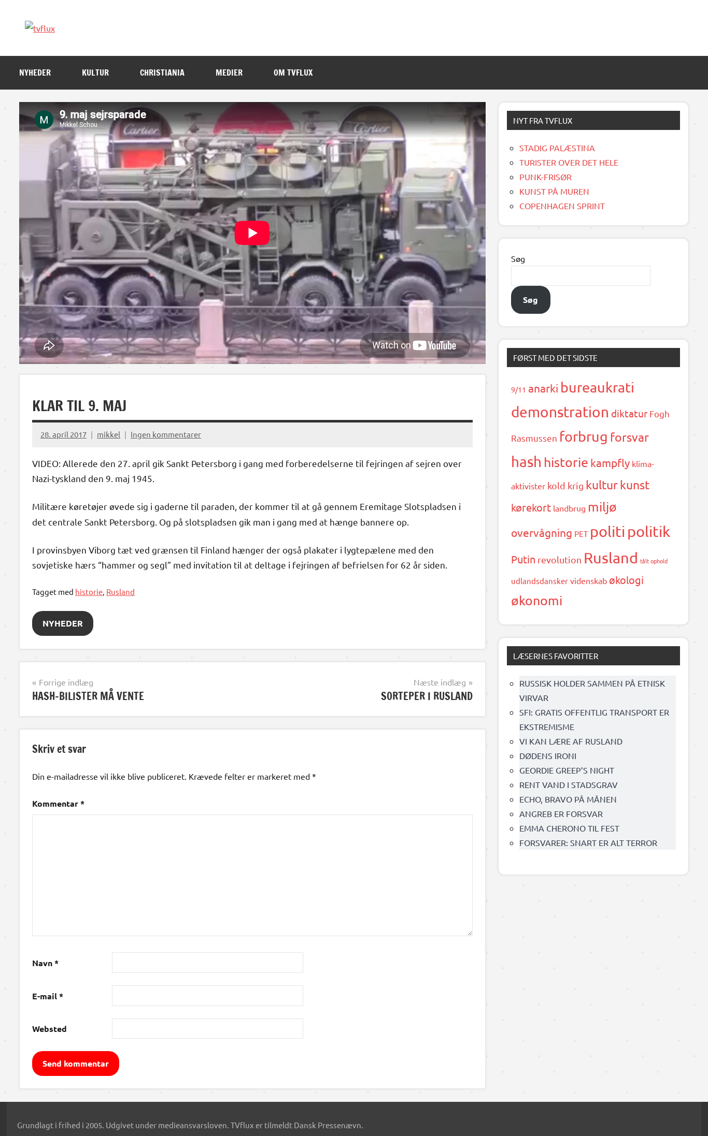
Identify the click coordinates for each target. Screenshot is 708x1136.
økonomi (536, 600)
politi (607, 531)
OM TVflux (293, 72)
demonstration (560, 411)
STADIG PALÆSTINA (557, 147)
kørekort (531, 507)
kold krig (565, 485)
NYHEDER (35, 72)
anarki (543, 388)
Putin (523, 558)
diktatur (629, 413)
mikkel (108, 434)
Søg (518, 258)
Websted (49, 1028)
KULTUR (95, 72)
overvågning (541, 532)
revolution (559, 559)
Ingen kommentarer (166, 434)
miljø (602, 507)
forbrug (583, 436)
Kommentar (58, 803)
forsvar (629, 436)
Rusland (120, 591)
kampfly (610, 462)
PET (581, 533)
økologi (626, 579)
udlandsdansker (539, 581)
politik (648, 531)
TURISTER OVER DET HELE (568, 162)
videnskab (588, 580)
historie (89, 591)
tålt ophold (654, 561)
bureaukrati (597, 387)
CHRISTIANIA (162, 72)
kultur (602, 484)
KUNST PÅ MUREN (554, 191)
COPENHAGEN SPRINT (562, 205)
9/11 (518, 389)
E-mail (47, 996)
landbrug (569, 508)
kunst (634, 484)
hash (526, 461)
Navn (45, 962)
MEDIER (229, 72)
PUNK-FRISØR (545, 176)
